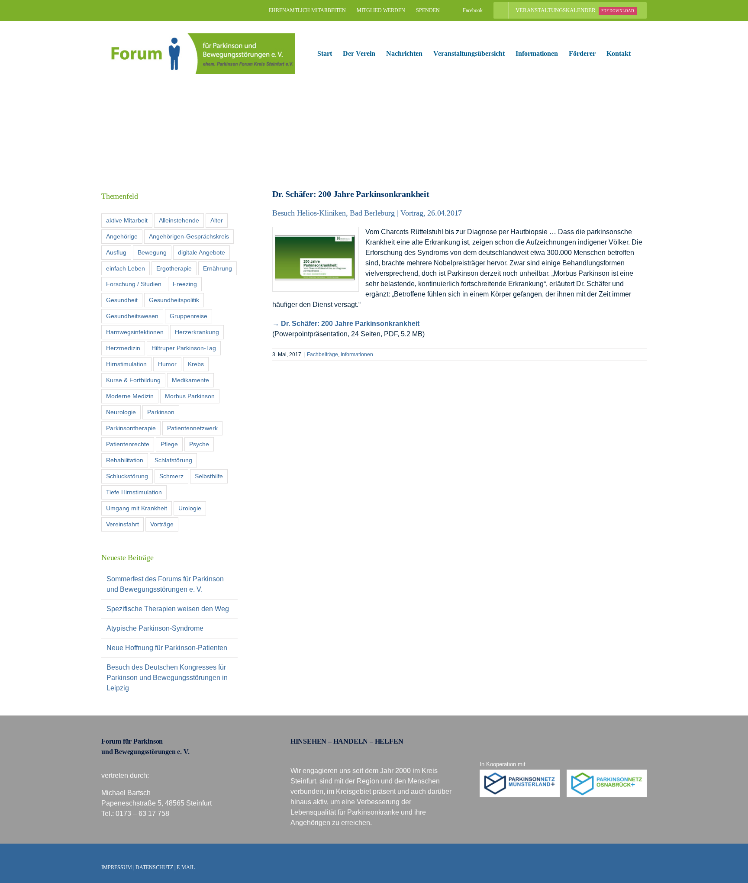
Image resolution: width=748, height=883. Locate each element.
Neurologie (121, 412)
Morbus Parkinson (190, 396)
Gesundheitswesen (132, 316)
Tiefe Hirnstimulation (134, 492)
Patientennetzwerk (192, 428)
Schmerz (171, 476)
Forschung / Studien (133, 283)
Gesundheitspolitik (174, 299)
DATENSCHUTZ (154, 867)
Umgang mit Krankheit (136, 508)
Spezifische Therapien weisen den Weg (167, 608)
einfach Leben (125, 268)
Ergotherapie (174, 268)
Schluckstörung (127, 476)
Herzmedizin (123, 348)
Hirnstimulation (126, 364)
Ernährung (217, 268)
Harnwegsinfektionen (135, 332)
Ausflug (116, 252)
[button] (644, 54)
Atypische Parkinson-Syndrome (154, 628)
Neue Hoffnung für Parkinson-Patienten (166, 647)
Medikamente (190, 380)
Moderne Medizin (130, 396)
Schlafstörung (173, 460)
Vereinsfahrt (122, 524)
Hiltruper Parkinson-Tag (184, 348)
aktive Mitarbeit (127, 220)
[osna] (607, 773)
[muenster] (520, 773)
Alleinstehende (179, 220)
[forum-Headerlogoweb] (198, 36)
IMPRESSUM (116, 867)
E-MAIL (186, 867)
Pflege (169, 444)
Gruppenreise (188, 316)
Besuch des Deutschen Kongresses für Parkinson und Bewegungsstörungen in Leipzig (167, 678)
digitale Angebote (201, 252)
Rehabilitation (124, 460)
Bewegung (152, 252)
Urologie (189, 508)
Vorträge (162, 524)
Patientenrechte (127, 444)
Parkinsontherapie (131, 428)
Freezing (185, 283)
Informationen (357, 354)
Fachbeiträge (322, 354)
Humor (167, 364)
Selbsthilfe (209, 476)
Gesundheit (122, 299)
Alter (216, 220)
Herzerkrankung (197, 332)
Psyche (199, 444)
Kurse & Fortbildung (133, 380)
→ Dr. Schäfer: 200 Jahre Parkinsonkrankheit (345, 323)
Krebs (196, 364)
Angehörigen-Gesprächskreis (189, 236)
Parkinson (160, 412)
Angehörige (122, 236)
